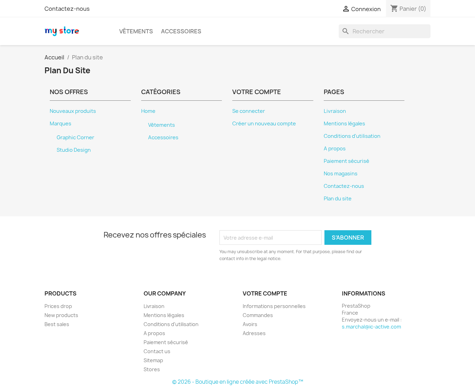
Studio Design (74, 150)
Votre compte (265, 293)
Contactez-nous (67, 9)
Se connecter (248, 111)
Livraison (335, 111)
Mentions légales (344, 123)
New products (61, 315)
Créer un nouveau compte (264, 123)
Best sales (57, 324)
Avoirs (250, 324)
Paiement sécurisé (346, 161)
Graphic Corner (75, 137)
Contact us (157, 351)
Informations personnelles (274, 306)
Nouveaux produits (73, 111)
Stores (152, 369)
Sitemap (153, 360)
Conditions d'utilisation (352, 136)
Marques (60, 123)
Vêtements (136, 31)
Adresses (254, 333)
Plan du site (338, 198)
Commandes (258, 315)
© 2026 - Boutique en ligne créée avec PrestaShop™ (237, 381)
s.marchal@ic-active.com (371, 326)
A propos (335, 148)
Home (148, 111)
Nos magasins (340, 173)
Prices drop (58, 306)
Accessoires (181, 31)
